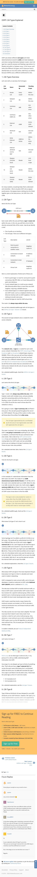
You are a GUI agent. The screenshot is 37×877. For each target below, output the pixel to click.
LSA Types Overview (9, 29)
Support (21, 870)
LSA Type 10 (7, 49)
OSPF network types (25, 351)
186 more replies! (8, 861)
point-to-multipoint (12, 361)
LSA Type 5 (6, 39)
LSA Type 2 (6, 33)
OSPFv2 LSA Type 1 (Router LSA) (13, 309)
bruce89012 (10, 817)
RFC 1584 (24, 584)
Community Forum (15, 863)
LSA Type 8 (6, 45)
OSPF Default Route (10, 758)
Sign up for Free (10, 743)
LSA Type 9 (7, 47)
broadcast (4, 353)
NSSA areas (5, 656)
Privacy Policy (13, 870)
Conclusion (7, 53)
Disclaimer (5, 870)
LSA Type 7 (6, 43)
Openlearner (10, 802)
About (27, 870)
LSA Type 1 (6, 31)
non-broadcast (14, 353)
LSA (7, 772)
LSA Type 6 (6, 41)
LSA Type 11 (7, 51)
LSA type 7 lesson (27, 685)
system (9, 782)
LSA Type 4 (6, 37)
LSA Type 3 (6, 35)
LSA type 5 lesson (28, 563)
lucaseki (9, 833)
